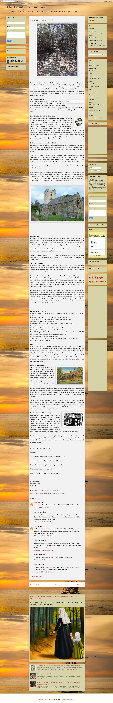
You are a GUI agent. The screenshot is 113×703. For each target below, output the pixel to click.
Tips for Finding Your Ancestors (97, 45)
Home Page (92, 28)
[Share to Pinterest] (57, 490)
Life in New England (94, 86)
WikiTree (99, 255)
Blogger (71, 699)
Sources (91, 107)
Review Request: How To (95, 43)
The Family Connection (26, 7)
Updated (91, 112)
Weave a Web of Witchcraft (96, 40)
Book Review (92, 68)
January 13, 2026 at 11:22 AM (43, 572)
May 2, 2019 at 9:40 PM (41, 508)
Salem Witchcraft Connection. (96, 105)
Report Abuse (93, 123)
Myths (90, 94)
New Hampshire (61, 493)
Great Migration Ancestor (47, 493)
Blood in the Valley (94, 38)
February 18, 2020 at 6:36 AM (43, 522)
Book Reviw (92, 70)
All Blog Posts (92, 31)
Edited (37, 493)
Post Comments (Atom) (61, 592)
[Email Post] (47, 490)
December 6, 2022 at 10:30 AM (43, 560)
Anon (35, 526)
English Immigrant (93, 76)
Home (57, 585)
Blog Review (92, 63)
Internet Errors (93, 84)
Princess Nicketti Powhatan (45, 674)
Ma (90, 89)
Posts (92, 168)
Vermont (91, 115)
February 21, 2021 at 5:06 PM (43, 536)
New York (91, 99)
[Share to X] (54, 490)
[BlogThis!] (53, 490)
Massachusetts (93, 91)
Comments (94, 170)
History (91, 81)
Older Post (80, 585)
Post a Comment (37, 576)
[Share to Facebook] (56, 490)
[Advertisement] (101, 311)
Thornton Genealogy (94, 110)
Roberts (91, 102)
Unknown (37, 502)
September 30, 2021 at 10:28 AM (44, 550)
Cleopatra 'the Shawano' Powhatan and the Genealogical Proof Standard (58, 665)
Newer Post (34, 585)
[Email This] (51, 490)
